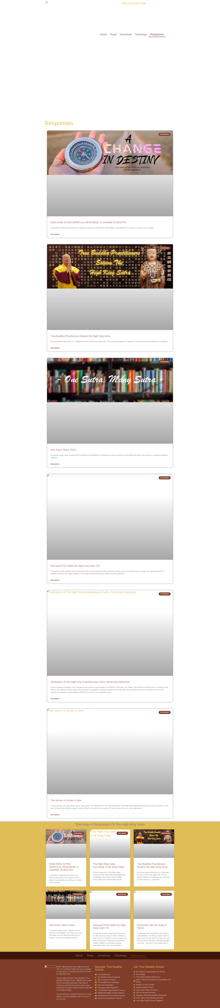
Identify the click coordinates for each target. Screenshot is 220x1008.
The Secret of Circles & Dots (66, 800)
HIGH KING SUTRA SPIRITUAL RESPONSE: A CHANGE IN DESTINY (89, 222)
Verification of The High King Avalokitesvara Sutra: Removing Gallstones (90, 682)
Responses (157, 34)
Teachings (141, 34)
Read (113, 34)
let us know (84, 996)
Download (126, 34)
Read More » (55, 234)
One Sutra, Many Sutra (63, 449)
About (103, 34)
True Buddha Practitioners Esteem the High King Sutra (80, 336)
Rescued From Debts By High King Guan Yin (75, 565)
